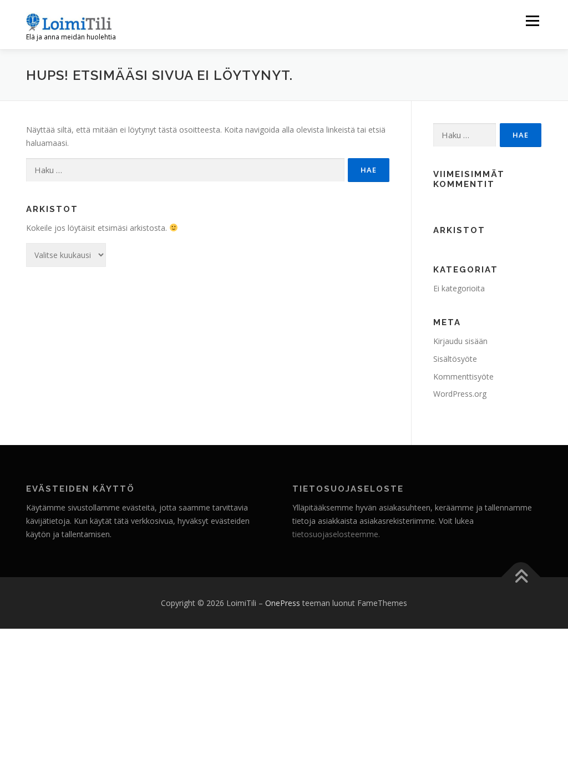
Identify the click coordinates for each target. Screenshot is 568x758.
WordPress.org (459, 393)
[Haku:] (185, 170)
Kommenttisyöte (463, 376)
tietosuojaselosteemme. (336, 534)
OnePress (282, 603)
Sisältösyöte (455, 358)
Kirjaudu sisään (460, 341)
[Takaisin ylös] (521, 577)
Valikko (532, 21)
